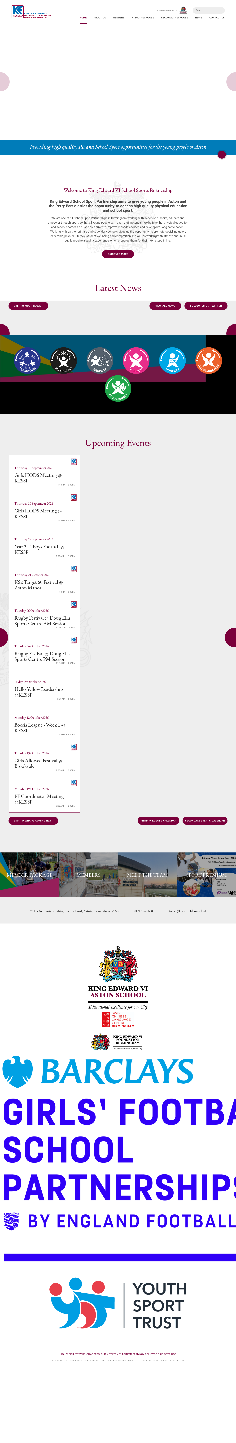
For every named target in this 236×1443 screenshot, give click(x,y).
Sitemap (128, 1354)
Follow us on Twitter (206, 305)
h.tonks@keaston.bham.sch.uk (186, 911)
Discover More (118, 254)
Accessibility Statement (106, 1354)
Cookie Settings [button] (165, 1354)
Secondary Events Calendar (205, 820)
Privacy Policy (144, 1354)
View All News (165, 305)
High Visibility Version (75, 1354)
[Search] (220, 10)
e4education (176, 1360)
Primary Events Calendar (158, 820)
